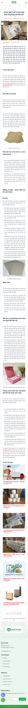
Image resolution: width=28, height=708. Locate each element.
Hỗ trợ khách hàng (6, 684)
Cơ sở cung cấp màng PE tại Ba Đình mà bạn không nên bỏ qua (14, 530)
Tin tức (14, 10)
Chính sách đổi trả (6, 676)
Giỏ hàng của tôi (6, 663)
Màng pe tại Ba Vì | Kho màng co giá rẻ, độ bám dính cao (14, 506)
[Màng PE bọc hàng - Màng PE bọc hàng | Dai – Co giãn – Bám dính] (14, 2)
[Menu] (2, 2)
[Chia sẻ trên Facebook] (10, 613)
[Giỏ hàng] (26, 2)
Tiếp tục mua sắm (6, 666)
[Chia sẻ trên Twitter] (12, 613)
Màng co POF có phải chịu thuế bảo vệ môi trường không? (14, 579)
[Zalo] (3, 695)
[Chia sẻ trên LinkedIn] (20, 613)
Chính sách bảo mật (7, 679)
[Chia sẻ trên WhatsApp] (7, 613)
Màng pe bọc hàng (20, 18)
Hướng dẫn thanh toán (7, 681)
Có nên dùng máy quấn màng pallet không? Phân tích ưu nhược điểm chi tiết (14, 603)
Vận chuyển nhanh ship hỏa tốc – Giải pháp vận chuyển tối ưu (14, 482)
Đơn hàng (5, 658)
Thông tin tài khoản (6, 661)
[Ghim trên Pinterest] (18, 613)
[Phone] (3, 700)
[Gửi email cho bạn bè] (15, 613)
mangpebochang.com (8, 450)
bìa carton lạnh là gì (7, 85)
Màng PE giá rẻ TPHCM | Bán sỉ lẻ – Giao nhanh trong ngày (14, 555)
